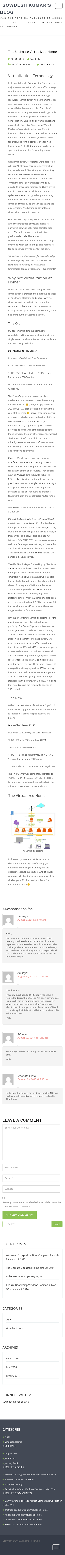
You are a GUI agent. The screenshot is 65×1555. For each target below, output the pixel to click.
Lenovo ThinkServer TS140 (21, 725)
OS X (8, 1319)
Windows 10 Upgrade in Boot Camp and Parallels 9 (30, 1474)
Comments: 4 (47, 64)
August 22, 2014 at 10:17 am (33, 1037)
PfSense (21, 474)
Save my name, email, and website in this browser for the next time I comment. (32, 1204)
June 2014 (11, 1367)
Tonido (38, 552)
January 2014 (13, 1375)
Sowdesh (35, 59)
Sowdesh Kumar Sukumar (16, 1401)
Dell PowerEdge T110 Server (22, 350)
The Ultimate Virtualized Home (32, 51)
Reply (58, 957)
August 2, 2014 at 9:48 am (32, 919)
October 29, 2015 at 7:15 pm (33, 1079)
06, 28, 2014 (17, 59)
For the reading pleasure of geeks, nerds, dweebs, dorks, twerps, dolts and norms (32, 22)
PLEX (27, 552)
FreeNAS (14, 568)
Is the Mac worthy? (16, 1276)
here (19, 479)
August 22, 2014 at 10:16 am (33, 976)
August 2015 (13, 1358)
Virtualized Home (20, 64)
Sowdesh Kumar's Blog (25, 9)
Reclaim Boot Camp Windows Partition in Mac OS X (30, 1489)
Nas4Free (37, 589)
